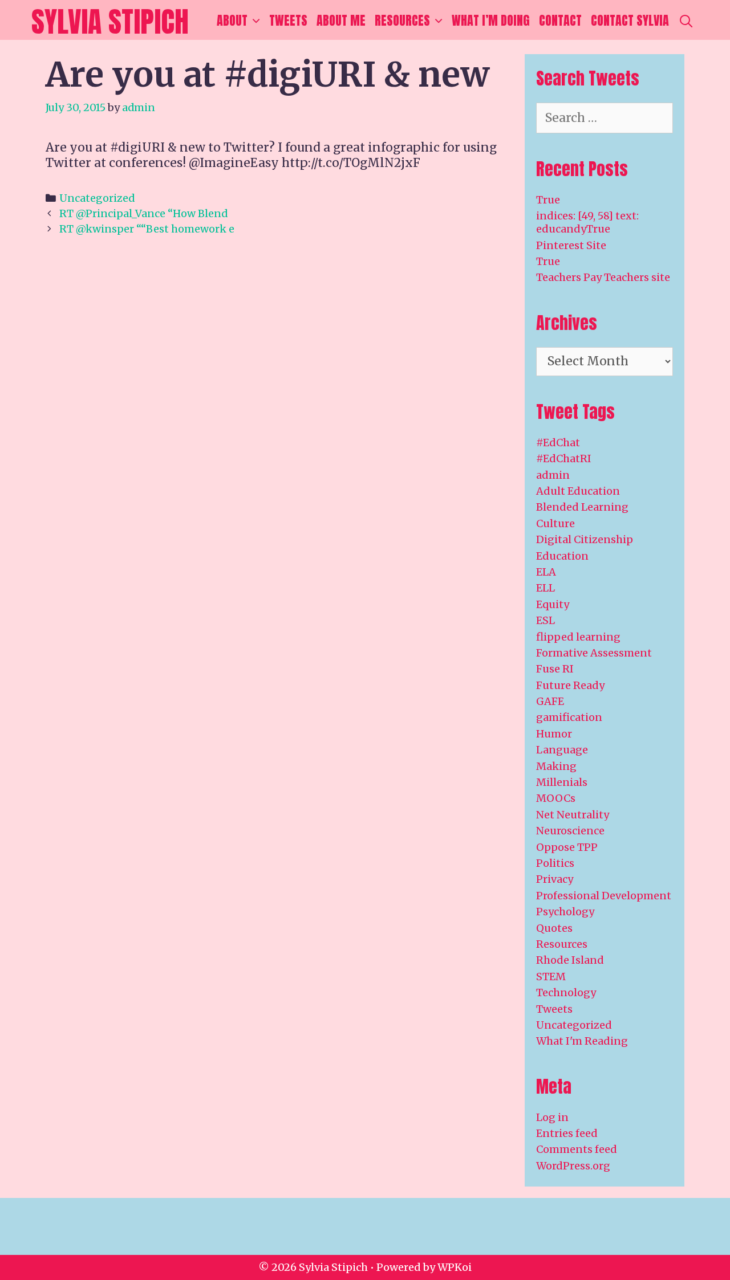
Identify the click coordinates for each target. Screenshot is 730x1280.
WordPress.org (573, 1165)
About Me (341, 20)
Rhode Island (570, 960)
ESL (545, 620)
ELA (546, 571)
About (232, 20)
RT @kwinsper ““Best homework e (146, 228)
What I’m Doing (491, 20)
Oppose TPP (567, 847)
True (548, 199)
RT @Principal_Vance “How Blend (143, 213)
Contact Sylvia (630, 20)
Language (562, 749)
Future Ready (570, 685)
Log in (552, 1117)
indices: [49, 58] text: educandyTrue (587, 222)
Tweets (288, 20)
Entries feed (567, 1133)
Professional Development (603, 895)
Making (556, 766)
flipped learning (578, 636)
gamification (569, 717)
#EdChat (558, 442)
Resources (402, 20)
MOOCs (555, 798)
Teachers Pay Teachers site (603, 277)
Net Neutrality (572, 814)
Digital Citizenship (584, 539)
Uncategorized (97, 198)
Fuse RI (555, 668)
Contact (560, 20)
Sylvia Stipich (110, 21)
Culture (555, 523)
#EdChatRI (563, 458)
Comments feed (576, 1149)
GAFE (550, 701)
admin (553, 475)
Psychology (565, 911)
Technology (566, 992)
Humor (554, 733)
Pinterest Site (571, 245)
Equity (552, 604)
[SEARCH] (686, 20)
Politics (555, 863)
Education (562, 555)
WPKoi (454, 1267)
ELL (545, 587)
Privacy (554, 879)
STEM (551, 976)
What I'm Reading (582, 1040)
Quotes (554, 928)
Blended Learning (582, 506)
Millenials (561, 782)
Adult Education (578, 491)
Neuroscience (570, 830)
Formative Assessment (594, 652)
